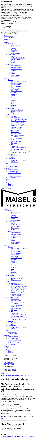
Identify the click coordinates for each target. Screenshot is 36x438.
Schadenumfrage (12, 166)
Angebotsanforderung (17, 69)
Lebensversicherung (16, 83)
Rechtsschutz (14, 100)
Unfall (13, 95)
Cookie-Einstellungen (29, 436)
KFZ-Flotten (14, 162)
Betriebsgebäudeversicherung (19, 119)
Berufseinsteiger (15, 59)
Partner (13, 51)
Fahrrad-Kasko (12, 174)
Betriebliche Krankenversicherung (20, 151)
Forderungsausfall (16, 141)
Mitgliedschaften (15, 53)
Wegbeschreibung (16, 67)
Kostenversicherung (13, 130)
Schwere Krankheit (16, 91)
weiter (2, 373)
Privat (5, 78)
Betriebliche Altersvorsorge (18, 81)
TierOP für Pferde (12, 177)
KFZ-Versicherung (13, 171)
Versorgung (14, 146)
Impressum (7, 39)
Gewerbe (6, 114)
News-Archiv (11, 185)
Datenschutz (14, 76)
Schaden (6, 163)
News (5, 182)
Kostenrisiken (15, 132)
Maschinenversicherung (17, 122)
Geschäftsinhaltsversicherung (19, 121)
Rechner (6, 168)
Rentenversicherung (16, 84)
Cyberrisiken (14, 136)
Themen (6, 179)
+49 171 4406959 (9, 364)
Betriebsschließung (16, 138)
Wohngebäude (15, 99)
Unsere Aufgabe (15, 45)
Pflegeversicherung (16, 113)
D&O (12, 157)
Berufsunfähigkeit (16, 86)
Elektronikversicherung (17, 124)
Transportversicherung (17, 127)
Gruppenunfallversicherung (18, 152)
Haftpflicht (14, 94)
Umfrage (13, 70)
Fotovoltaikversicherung (18, 125)
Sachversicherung (12, 92)
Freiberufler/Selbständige (18, 58)
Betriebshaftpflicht (16, 133)
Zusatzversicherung (16, 111)
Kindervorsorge (15, 89)
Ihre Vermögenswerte (17, 117)
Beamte (13, 62)
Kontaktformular (15, 65)
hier (2, 418)
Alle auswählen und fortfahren (8, 31)
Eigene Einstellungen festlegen (9, 33)
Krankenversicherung (17, 110)
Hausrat (13, 97)
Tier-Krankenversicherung (15, 176)
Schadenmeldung (12, 165)
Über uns (10, 43)
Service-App (7, 180)
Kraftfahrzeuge (12, 158)
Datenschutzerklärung (10, 37)
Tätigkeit (13, 48)
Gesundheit (11, 108)
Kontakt (10, 64)
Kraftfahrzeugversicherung (18, 160)
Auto (12, 102)
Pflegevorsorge (15, 88)
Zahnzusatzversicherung (14, 173)
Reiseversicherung (13, 169)
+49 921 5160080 (9, 363)
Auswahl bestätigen (23, 31)
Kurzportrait (14, 47)
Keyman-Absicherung (17, 149)
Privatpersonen (15, 61)
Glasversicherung (16, 128)
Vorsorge (10, 80)
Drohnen (13, 105)
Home (6, 42)
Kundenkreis (11, 54)
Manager (10, 154)
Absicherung (14, 155)
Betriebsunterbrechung (17, 135)
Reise (12, 103)
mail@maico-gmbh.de (10, 369)
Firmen (13, 56)
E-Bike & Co (15, 106)
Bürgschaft (14, 143)
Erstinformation (8, 36)
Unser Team (14, 50)
